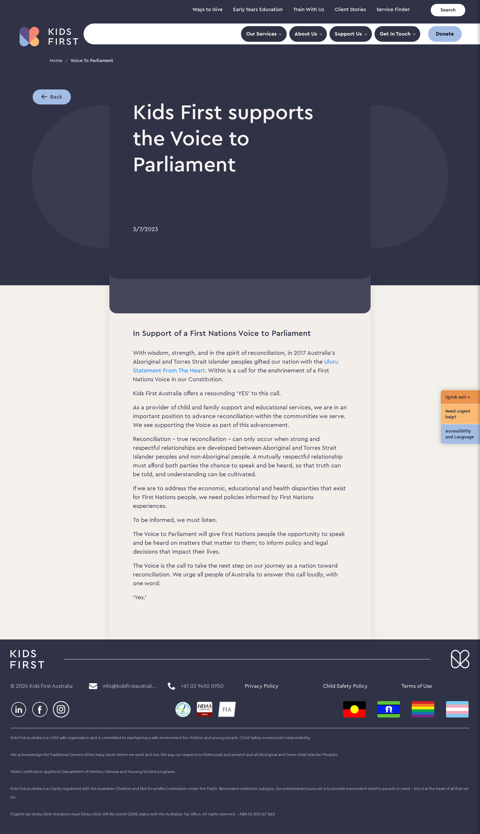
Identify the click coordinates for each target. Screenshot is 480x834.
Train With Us (308, 9)
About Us (306, 34)
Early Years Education (258, 9)
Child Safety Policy (345, 686)
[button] (45, 96)
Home (56, 60)
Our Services (261, 34)
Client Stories (350, 9)
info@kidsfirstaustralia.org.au (130, 686)
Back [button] (56, 97)
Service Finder (393, 9)
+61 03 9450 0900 (202, 686)
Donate (445, 34)
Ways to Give (207, 9)
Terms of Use (416, 686)
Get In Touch (395, 34)
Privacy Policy (262, 686)
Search (448, 10)
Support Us (348, 34)
